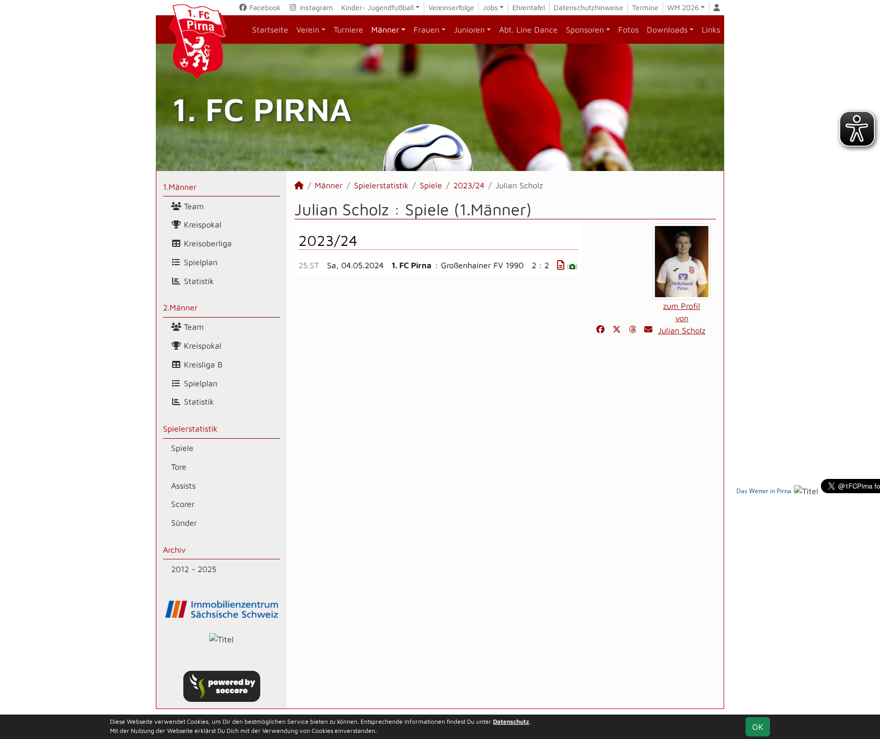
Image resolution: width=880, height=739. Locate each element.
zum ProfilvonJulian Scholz (681, 318)
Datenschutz (511, 721)
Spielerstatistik (190, 428)
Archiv (174, 549)
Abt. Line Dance (528, 29)
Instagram (315, 7)
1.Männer (180, 186)
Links (711, 29)
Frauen (426, 29)
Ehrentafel (528, 7)
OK (757, 726)
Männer (385, 29)
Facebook (264, 7)
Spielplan (199, 262)
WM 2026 (683, 7)
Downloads (667, 29)
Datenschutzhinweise (588, 7)
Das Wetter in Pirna (763, 491)
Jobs (490, 7)
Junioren (469, 29)
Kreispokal (201, 224)
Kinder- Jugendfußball (377, 7)
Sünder (184, 522)
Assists (183, 485)
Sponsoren (585, 29)
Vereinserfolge (451, 7)
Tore (178, 466)
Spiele (182, 447)
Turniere (348, 29)
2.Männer (180, 307)
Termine (645, 7)
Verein (307, 29)
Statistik (197, 281)
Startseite (270, 29)
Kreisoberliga (206, 243)
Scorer (183, 503)
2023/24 (468, 185)
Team (192, 206)
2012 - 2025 (193, 569)
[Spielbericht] (560, 265)
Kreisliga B (202, 364)
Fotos (628, 29)
